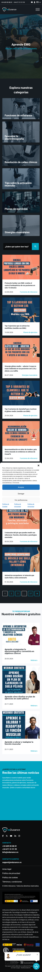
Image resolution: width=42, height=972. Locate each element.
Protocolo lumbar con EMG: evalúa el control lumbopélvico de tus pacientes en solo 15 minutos (20, 285)
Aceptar (21, 487)
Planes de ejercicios (30, 332)
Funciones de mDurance (28, 292)
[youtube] (11, 836)
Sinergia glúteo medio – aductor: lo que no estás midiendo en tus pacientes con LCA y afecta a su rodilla (20, 368)
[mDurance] (9, 9)
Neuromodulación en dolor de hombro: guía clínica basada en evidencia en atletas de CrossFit (21, 451)
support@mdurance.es (11, 862)
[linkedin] (15, 836)
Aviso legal (6, 869)
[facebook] (3, 836)
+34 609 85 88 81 (6, 2)
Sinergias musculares (29, 375)
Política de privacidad (11, 873)
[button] (38, 465)
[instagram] (19, 836)
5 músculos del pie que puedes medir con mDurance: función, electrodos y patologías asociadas (21, 535)
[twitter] (7, 836)
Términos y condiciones (12, 882)
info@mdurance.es (10, 852)
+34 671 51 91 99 (19, 2)
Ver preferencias (21, 500)
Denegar (21, 494)
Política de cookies (10, 878)
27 (31, 593)
